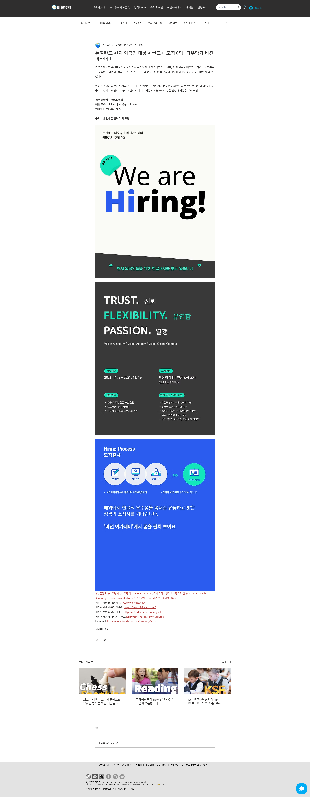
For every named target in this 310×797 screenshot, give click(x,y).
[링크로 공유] (104, 640)
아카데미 (150, 765)
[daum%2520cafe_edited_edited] (95, 776)
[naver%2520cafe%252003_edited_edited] (101, 776)
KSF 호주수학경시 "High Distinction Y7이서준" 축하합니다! (206, 702)
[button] (202, 7)
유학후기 (123, 23)
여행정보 (137, 23)
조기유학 (115, 765)
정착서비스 (126, 765)
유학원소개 (104, 765)
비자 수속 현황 (155, 23)
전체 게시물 (84, 23)
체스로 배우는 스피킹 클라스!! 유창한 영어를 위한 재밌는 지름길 (102, 702)
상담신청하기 (162, 765)
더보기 (205, 23)
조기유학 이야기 (104, 23)
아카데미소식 (189, 23)
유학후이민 (139, 765)
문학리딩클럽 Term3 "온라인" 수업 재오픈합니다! (154, 701)
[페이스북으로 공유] (96, 640)
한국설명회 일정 (193, 765)
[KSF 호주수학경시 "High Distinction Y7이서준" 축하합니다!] (207, 681)
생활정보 (173, 23)
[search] (238, 7)
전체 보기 (226, 662)
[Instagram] (115, 776)
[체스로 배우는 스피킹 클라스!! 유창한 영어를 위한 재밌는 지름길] (102, 681)
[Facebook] (108, 776)
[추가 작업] (213, 45)
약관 (205, 765)
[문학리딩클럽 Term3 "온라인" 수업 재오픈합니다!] (155, 681)
